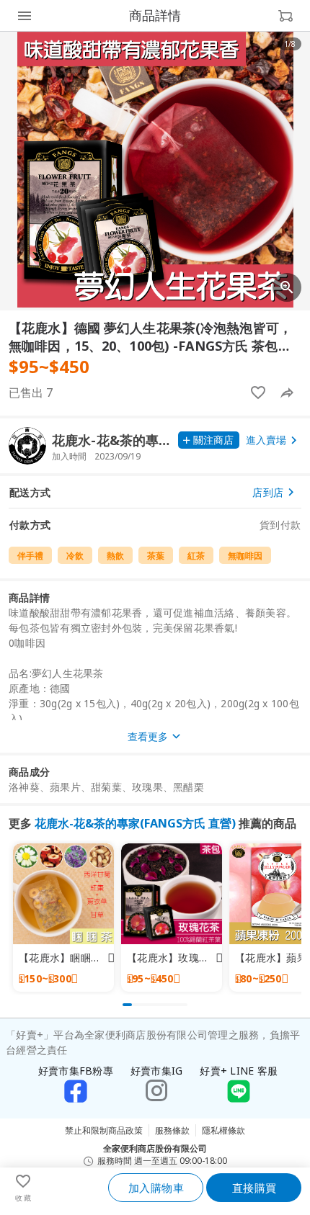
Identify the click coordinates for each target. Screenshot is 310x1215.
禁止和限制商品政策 (104, 1130)
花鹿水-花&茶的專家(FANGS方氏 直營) (135, 823)
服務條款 (172, 1130)
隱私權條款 (223, 1130)
